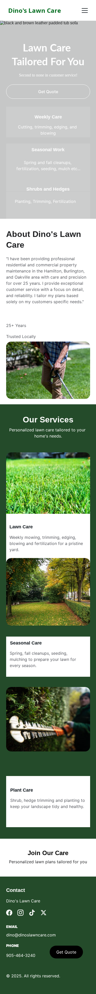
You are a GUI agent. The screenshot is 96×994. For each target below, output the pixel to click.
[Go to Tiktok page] (32, 913)
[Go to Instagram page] (20, 913)
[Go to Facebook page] (9, 913)
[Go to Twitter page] (43, 913)
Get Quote (48, 91)
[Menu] (85, 10)
